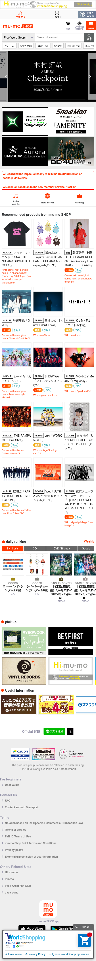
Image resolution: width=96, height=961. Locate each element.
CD (35, 548)
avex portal (12, 892)
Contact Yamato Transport (21, 807)
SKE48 (58, 45)
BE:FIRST (43, 45)
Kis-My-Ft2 (73, 45)
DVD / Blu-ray (62, 548)
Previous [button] (5, 76)
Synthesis (13, 548)
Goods (86, 548)
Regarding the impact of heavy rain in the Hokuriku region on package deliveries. (42, 176)
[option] (48, 76)
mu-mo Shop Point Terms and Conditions (30, 843)
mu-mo (9, 879)
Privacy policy (14, 850)
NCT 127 (10, 45)
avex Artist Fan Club (18, 886)
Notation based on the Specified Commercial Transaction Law (44, 823)
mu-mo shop (17, 26)
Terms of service (15, 830)
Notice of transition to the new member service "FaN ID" (41, 187)
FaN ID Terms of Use (18, 836)
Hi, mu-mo (11, 872)
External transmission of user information (31, 856)
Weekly (89, 541)
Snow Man (26, 45)
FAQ (7, 800)
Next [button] (90, 76)
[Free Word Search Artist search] (18, 37)
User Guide (12, 785)
